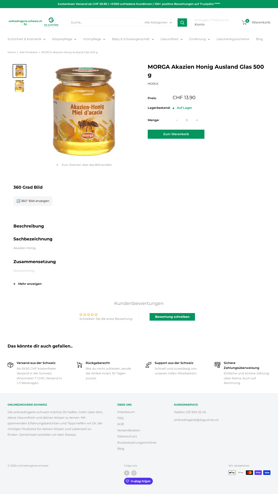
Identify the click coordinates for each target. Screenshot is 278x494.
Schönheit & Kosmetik (24, 39)
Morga (153, 83)
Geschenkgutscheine (233, 39)
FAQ (120, 418)
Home (12, 52)
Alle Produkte (28, 52)
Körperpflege (62, 39)
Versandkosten (128, 430)
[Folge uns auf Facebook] (126, 473)
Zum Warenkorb (176, 134)
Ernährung (197, 39)
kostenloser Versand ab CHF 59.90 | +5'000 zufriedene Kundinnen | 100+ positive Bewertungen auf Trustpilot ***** (139, 4)
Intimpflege (92, 39)
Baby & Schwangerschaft (131, 39)
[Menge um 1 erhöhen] (197, 120)
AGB (120, 424)
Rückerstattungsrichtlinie (136, 442)
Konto (200, 24)
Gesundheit (170, 39)
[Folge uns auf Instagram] (134, 473)
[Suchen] (182, 22)
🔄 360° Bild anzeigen (32, 201)
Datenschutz (127, 436)
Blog (259, 39)
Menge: (153, 120)
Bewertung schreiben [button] (172, 317)
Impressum (126, 412)
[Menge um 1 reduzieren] (177, 120)
